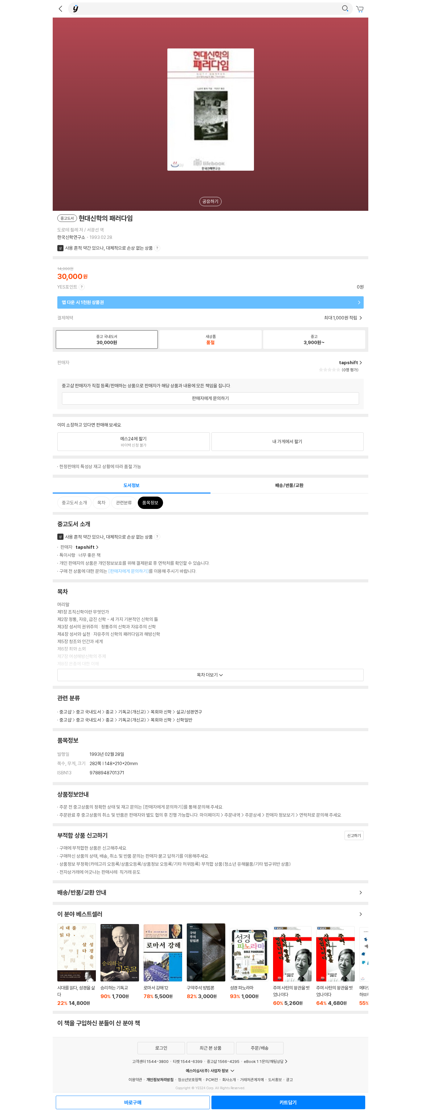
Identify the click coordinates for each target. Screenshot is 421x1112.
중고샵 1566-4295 (223, 1061)
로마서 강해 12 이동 (163, 965)
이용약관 (135, 1079)
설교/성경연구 (189, 712)
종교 (110, 712)
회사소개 (229, 1079)
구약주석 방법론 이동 (206, 964)
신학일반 (184, 720)
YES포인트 (67, 287)
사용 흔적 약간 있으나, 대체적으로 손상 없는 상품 (109, 248)
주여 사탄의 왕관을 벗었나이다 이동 (292, 966)
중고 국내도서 (88, 712)
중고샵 (65, 712)
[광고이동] (345, 8)
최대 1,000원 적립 (341, 318)
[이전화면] (60, 8)
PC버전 (212, 1079)
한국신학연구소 (71, 237)
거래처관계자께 (252, 1079)
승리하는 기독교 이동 (119, 965)
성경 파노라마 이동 (249, 967)
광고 (289, 1079)
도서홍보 (275, 1079)
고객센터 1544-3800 (150, 1061)
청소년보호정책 (190, 1079)
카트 (360, 9)
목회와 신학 (161, 712)
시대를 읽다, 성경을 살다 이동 (76, 964)
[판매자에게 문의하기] (128, 571)
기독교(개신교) (132, 712)
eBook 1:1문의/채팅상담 (264, 1061)
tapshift (85, 547)
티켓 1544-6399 (187, 1061)
